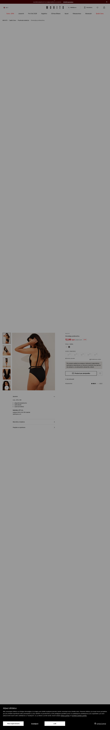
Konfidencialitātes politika (79, 715)
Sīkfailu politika (65, 715)
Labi (54, 724)
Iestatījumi (34, 724)
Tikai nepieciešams (13, 724)
